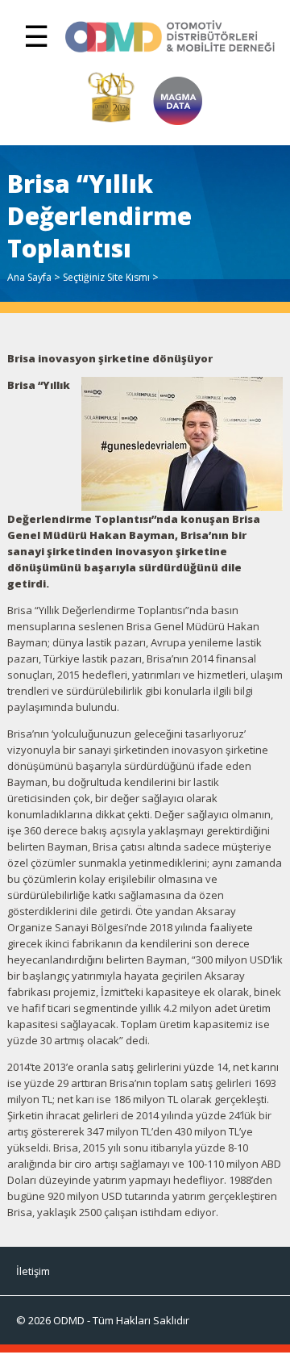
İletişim (33, 1271)
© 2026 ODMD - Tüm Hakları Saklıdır (102, 1320)
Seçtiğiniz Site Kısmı (106, 277)
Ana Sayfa (29, 277)
